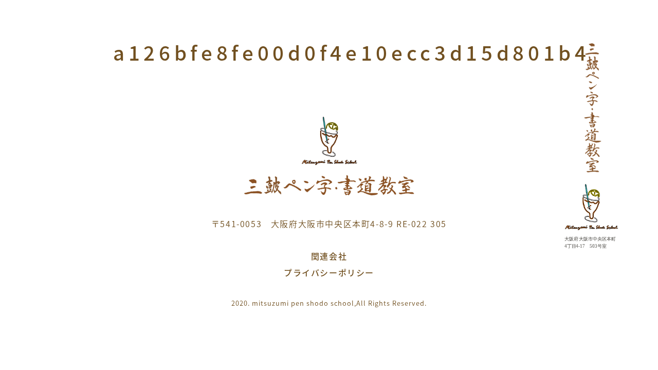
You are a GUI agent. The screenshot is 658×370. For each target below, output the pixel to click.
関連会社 (329, 256)
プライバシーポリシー (329, 272)
